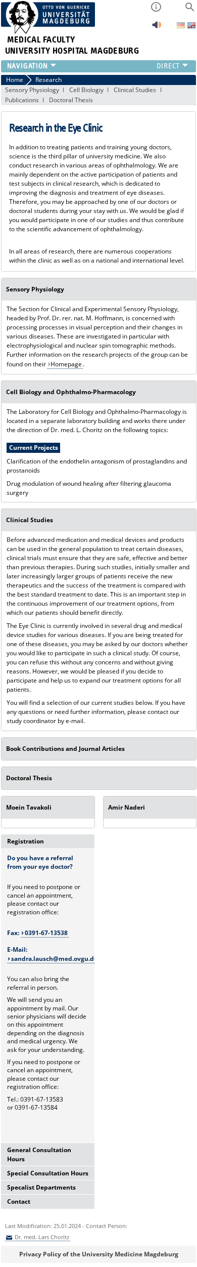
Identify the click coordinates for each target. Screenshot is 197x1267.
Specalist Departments (41, 1187)
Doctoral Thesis (71, 100)
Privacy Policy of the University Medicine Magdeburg (98, 1254)
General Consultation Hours (39, 1154)
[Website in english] (191, 26)
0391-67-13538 (46, 932)
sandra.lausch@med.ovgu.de (54, 958)
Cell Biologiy (86, 90)
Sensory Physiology (32, 90)
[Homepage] (48, 31)
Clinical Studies (135, 90)
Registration (25, 841)
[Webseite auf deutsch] (181, 26)
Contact (18, 1201)
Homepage (66, 364)
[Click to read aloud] (157, 27)
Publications (22, 100)
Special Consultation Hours (47, 1173)
